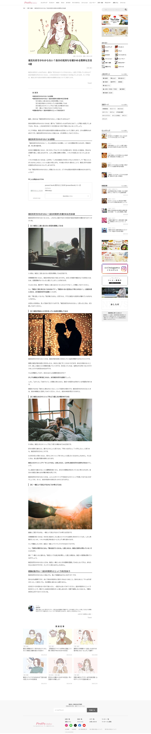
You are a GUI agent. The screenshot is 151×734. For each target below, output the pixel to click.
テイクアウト (106, 115)
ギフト (125, 115)
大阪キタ (122, 78)
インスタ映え (116, 115)
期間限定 (105, 109)
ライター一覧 (105, 719)
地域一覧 (79, 719)
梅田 (121, 82)
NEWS (57, 2)
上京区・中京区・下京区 (110, 89)
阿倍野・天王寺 (108, 93)
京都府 (123, 89)
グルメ (62, 2)
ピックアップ (44, 2)
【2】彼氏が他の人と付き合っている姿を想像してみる (51, 103)
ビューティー (93, 2)
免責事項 (74, 729)
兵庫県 (106, 78)
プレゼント (51, 2)
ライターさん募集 (106, 721)
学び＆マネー (108, 2)
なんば (113, 78)
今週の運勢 (120, 112)
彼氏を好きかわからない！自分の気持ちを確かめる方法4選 (50, 98)
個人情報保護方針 (83, 729)
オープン (105, 112)
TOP (24, 8)
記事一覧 (67, 719)
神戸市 (113, 82)
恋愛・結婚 (100, 2)
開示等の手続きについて (110, 729)
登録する (92, 710)
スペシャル (122, 2)
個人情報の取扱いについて (96, 729)
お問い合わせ (93, 721)
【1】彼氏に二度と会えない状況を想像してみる (49, 101)
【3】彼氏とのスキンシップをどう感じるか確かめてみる (52, 106)
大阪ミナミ (107, 85)
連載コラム (115, 2)
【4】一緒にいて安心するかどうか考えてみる (48, 108)
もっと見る (124, 74)
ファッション (84, 2)
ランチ (105, 119)
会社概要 (67, 729)
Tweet (90, 83)
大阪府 (106, 82)
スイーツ (113, 109)
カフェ (112, 112)
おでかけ (68, 2)
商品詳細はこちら (68, 196)
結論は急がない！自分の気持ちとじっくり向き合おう (49, 110)
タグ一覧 (91, 719)
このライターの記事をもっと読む (84, 614)
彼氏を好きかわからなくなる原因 (43, 96)
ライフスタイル (76, 2)
